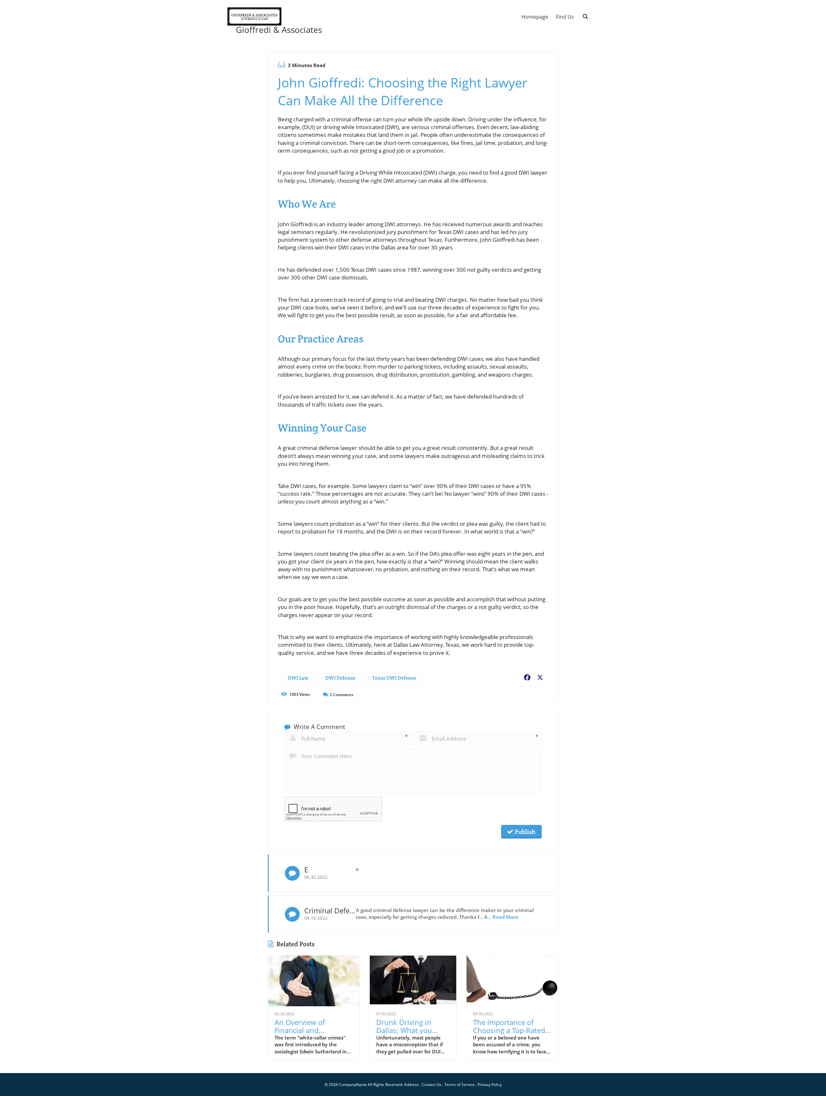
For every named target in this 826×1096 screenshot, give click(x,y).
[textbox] (275, 29)
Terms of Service (459, 1084)
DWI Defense (340, 678)
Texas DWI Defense (394, 678)
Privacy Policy (490, 1084)
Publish (524, 832)
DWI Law (298, 678)
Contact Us (431, 1084)
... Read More (503, 917)
